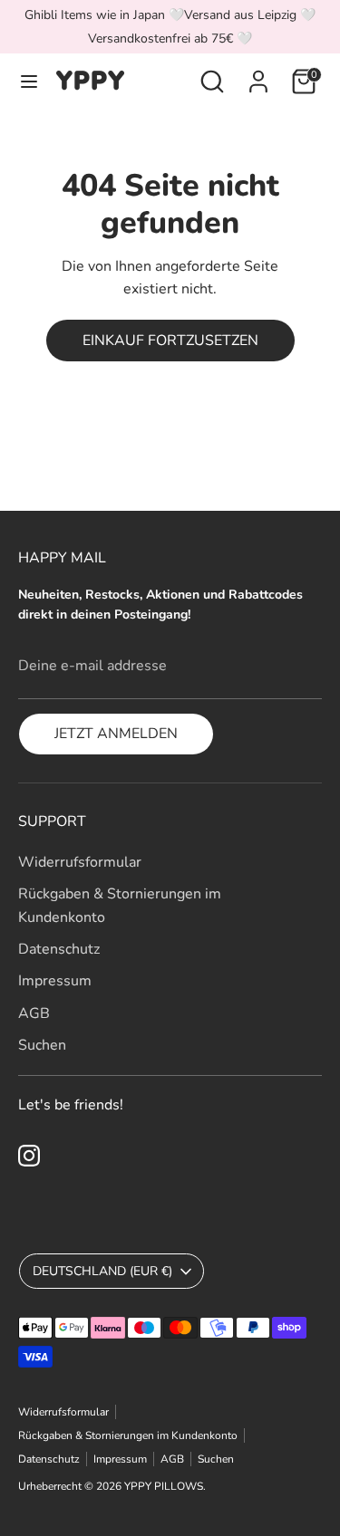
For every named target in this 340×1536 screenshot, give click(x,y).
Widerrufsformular (79, 862)
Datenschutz (59, 949)
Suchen (42, 1045)
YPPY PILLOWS (163, 1486)
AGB (34, 1013)
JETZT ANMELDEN (116, 734)
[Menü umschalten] (29, 81)
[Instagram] (29, 1155)
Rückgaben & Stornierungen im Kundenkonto (128, 1435)
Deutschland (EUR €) (102, 1271)
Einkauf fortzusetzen (170, 340)
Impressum (55, 981)
